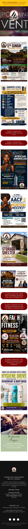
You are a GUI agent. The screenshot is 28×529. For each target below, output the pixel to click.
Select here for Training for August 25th (14, 133)
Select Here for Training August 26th (14, 143)
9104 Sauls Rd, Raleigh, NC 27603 (14, 507)
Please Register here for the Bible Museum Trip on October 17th (14, 295)
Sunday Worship (14, 492)
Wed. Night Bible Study (14, 496)
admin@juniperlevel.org (14, 510)
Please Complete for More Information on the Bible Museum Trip (14, 306)
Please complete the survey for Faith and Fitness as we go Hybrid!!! (14, 362)
